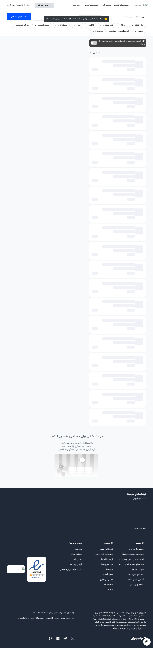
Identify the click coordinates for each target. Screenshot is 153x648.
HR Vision (108, 584)
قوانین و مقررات (75, 564)
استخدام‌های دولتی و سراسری (131, 559)
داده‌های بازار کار (137, 584)
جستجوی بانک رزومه (104, 554)
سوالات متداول (137, 569)
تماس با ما (77, 559)
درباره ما (78, 549)
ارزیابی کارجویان (106, 559)
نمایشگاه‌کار (108, 574)
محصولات (106, 5)
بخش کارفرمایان (106, 579)
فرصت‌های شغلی (121, 5)
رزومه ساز (77, 5)
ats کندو (109, 589)
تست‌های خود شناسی (134, 564)
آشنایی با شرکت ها (136, 579)
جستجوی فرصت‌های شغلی (132, 554)
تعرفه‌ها (109, 569)
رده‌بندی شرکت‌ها (92, 5)
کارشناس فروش (139, 498)
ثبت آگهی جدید (106, 549)
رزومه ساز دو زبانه (136, 549)
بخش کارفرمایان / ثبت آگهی (18, 5)
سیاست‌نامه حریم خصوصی (71, 569)
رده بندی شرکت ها (136, 574)
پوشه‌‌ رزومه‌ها (107, 564)
